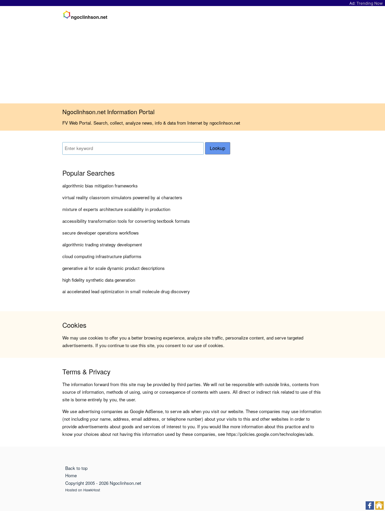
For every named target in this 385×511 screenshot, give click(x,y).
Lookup (217, 148)
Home (71, 475)
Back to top (76, 468)
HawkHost (91, 489)
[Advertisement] (192, 64)
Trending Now (369, 3)
